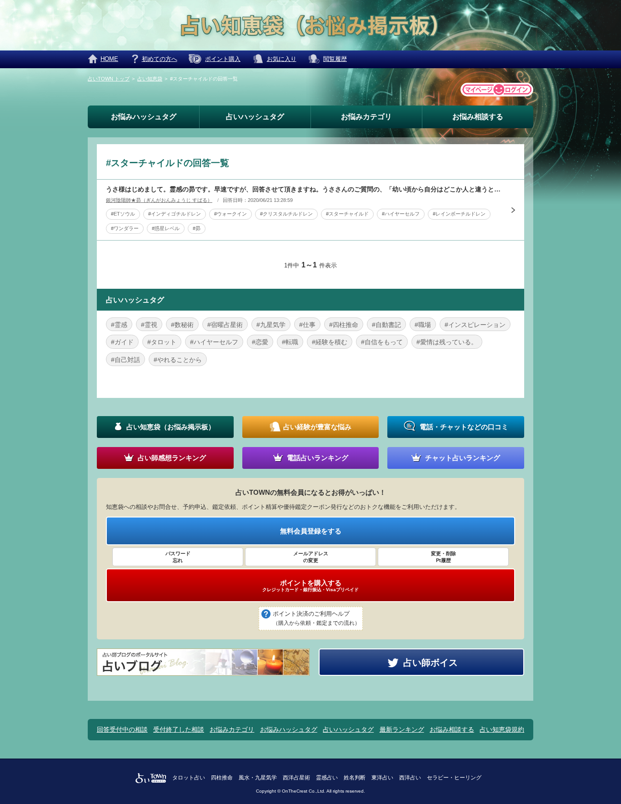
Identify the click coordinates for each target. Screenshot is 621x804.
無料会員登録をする (310, 531)
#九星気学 (270, 324)
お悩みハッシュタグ (143, 117)
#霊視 (149, 324)
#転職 (290, 342)
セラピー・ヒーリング (454, 777)
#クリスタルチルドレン (286, 213)
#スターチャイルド (347, 213)
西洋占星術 (296, 777)
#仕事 (307, 324)
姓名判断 (355, 777)
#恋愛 (260, 342)
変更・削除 (443, 557)
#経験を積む (329, 342)
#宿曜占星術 (225, 324)
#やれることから (178, 359)
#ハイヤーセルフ (401, 213)
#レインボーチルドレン (459, 213)
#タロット (161, 342)
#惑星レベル (166, 228)
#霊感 (119, 324)
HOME (109, 58)
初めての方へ (159, 58)
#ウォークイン (230, 213)
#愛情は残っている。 (446, 342)
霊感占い (327, 777)
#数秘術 (182, 324)
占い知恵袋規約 (502, 729)
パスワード (177, 557)
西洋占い (410, 777)
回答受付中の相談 (122, 729)
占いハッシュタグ (255, 117)
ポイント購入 (222, 58)
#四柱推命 (343, 324)
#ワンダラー (125, 228)
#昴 (196, 228)
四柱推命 (222, 777)
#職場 (423, 324)
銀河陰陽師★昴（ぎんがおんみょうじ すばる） (159, 200)
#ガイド (122, 342)
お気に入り (281, 58)
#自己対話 (125, 359)
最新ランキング (402, 729)
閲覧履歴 (335, 58)
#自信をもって (382, 342)
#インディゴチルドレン (174, 213)
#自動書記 (386, 324)
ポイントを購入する (310, 586)
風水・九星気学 (258, 777)
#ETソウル (123, 213)
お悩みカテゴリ (366, 117)
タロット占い (188, 777)
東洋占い (382, 777)
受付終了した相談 (178, 729)
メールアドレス (310, 557)
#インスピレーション (475, 324)
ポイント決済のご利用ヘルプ (316, 618)
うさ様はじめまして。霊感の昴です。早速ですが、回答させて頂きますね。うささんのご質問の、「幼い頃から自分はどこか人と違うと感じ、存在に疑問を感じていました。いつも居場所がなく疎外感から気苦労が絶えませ (303, 189)
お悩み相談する (477, 117)
